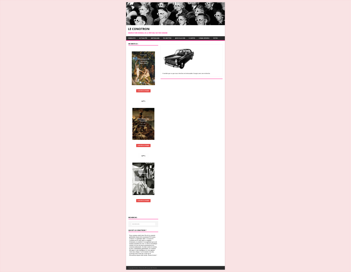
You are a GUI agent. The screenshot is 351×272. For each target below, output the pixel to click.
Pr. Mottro (167, 38)
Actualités (143, 38)
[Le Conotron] (175, 24)
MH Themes (154, 268)
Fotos (215, 38)
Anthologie (155, 38)
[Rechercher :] (143, 224)
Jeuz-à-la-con (180, 38)
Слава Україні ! (204, 38)
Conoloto (131, 38)
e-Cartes (192, 38)
